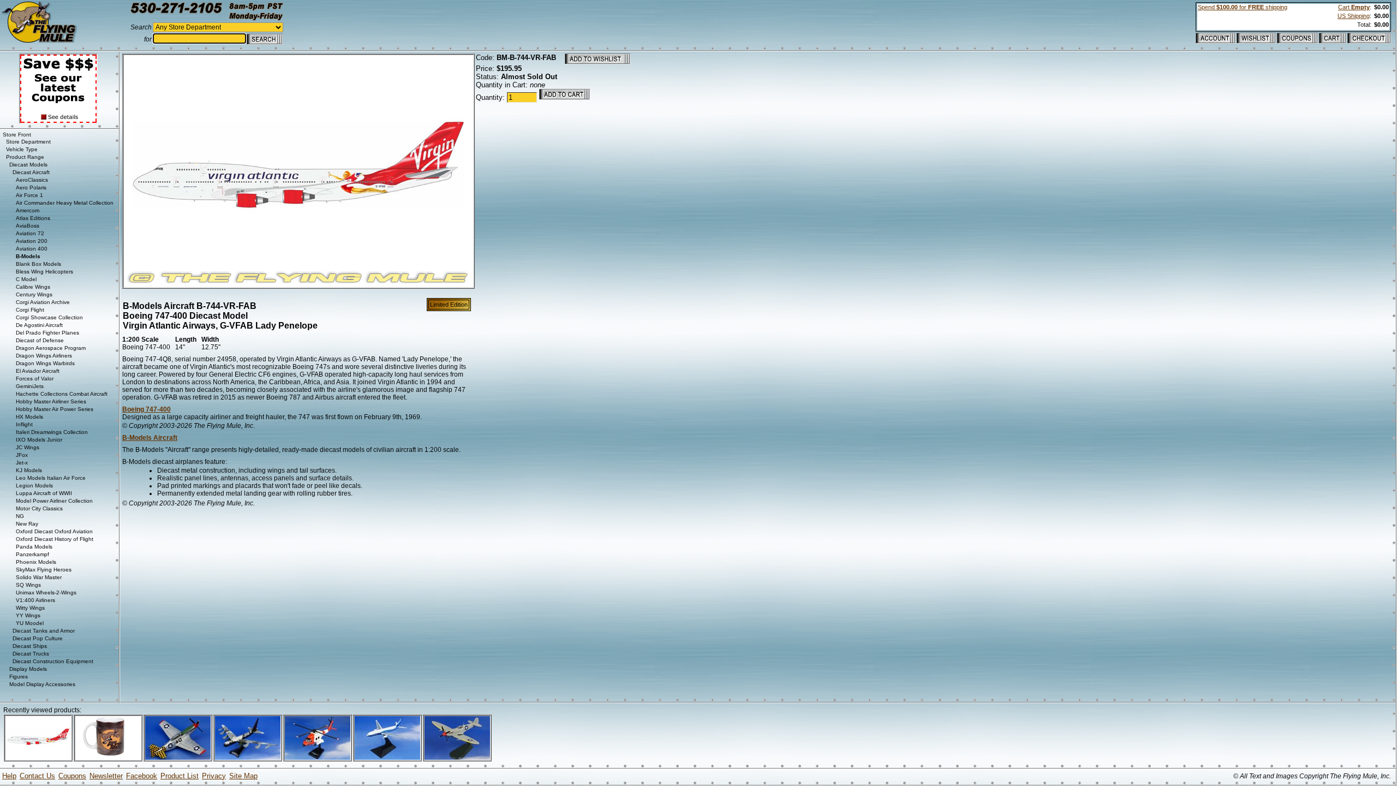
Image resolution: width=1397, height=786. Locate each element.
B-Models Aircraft (149, 438)
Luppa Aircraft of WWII (44, 493)
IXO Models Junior (39, 440)
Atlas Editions (33, 218)
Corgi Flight (30, 310)
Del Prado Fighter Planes (47, 333)
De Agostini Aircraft (39, 325)
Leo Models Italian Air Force (51, 478)
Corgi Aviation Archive (43, 302)
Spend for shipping (1242, 7)
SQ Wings (28, 585)
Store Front (17, 135)
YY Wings (28, 615)
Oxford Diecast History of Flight (54, 539)
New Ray (27, 524)
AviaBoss (27, 226)
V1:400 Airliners (35, 600)
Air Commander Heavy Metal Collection (65, 203)
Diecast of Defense (40, 340)
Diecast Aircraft (31, 172)
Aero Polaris (31, 187)
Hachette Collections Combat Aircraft (62, 394)
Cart (1354, 7)
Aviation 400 (31, 249)
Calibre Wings (33, 287)
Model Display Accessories (42, 684)
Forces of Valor (34, 379)
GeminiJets (30, 386)
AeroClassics (32, 180)
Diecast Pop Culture (38, 638)
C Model (26, 279)
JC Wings (27, 447)
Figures (18, 677)
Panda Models (34, 547)
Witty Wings (30, 608)
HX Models (29, 417)
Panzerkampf (32, 554)
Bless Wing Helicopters (44, 272)
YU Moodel (30, 623)
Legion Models (34, 486)
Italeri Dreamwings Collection (52, 432)
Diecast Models (28, 165)
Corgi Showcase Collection (49, 317)
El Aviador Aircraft (37, 371)
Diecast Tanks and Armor (44, 631)
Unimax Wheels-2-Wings (46, 593)
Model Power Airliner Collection (54, 501)
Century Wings (34, 294)
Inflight (24, 424)
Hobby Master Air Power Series (54, 409)
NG (20, 516)
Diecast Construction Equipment (53, 661)
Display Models (28, 669)
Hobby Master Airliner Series (51, 401)
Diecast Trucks (31, 654)
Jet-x (22, 463)
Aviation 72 (30, 233)
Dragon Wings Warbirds (45, 363)
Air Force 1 (29, 195)
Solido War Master (39, 577)
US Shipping (1354, 16)
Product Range (25, 157)
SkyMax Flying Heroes (43, 570)
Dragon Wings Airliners (44, 356)
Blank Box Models (38, 264)
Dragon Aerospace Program (51, 348)
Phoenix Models (36, 562)
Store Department (28, 142)
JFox (22, 455)
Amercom (27, 210)
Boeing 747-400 (146, 409)
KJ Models (29, 470)
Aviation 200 (31, 241)
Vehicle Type (22, 149)
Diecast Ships (30, 646)
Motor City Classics (39, 508)
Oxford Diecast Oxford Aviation (54, 531)
